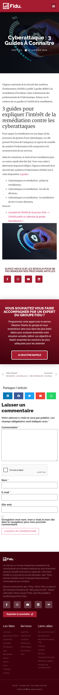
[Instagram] (18, 279)
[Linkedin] (39, 279)
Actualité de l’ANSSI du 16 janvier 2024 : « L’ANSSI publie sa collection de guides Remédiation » (29, 216)
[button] (53, 5)
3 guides (24, 174)
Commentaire (10, 427)
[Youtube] (28, 279)
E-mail (6, 492)
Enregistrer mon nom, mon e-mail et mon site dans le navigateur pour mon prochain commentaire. (28, 522)
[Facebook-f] (7, 279)
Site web (7, 504)
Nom (5, 480)
